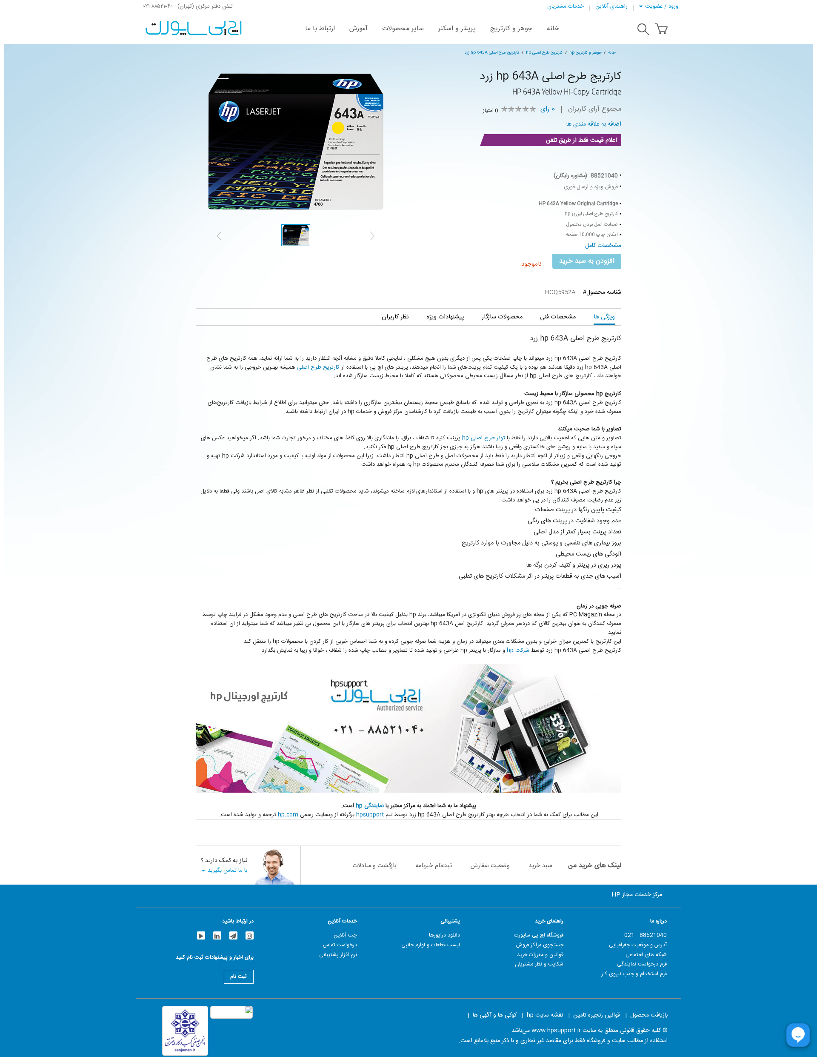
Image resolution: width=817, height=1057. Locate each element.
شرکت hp (518, 650)
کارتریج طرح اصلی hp (544, 52)
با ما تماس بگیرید (227, 870)
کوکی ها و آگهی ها (495, 1015)
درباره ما (658, 921)
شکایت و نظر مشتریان (539, 964)
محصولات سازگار (502, 317)
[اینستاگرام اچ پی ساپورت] (250, 935)
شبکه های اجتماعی (646, 955)
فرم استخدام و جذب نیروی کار (634, 974)
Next (372, 235)
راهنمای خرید (549, 921)
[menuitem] (553, 28)
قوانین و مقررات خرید (540, 955)
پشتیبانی (450, 921)
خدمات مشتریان (565, 6)
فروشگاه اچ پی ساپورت (538, 935)
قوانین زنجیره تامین (596, 1015)
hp (360, 806)
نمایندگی (374, 806)
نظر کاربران (395, 317)
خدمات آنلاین (342, 921)
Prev (219, 235)
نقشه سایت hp (545, 1015)
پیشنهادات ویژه (445, 317)
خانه (612, 52)
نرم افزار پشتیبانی (338, 955)
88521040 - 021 (645, 935)
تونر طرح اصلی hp (483, 438)
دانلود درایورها (444, 935)
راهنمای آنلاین (611, 6)
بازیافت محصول (649, 1015)
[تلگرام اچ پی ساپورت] (233, 935)
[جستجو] (643, 30)
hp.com (288, 814)
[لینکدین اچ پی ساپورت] (217, 935)
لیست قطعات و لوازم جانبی (430, 945)
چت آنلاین (345, 935)
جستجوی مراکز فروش (539, 945)
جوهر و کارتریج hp (585, 52)
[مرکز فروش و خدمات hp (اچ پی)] (192, 23)
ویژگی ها (604, 317)
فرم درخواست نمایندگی (642, 964)
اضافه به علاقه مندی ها (593, 124)
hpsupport (370, 814)
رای (547, 109)
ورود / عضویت (661, 6)
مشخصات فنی (558, 317)
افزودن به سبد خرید (586, 261)
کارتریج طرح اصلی (318, 367)
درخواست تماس (340, 945)
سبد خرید (540, 865)
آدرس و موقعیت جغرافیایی (638, 945)
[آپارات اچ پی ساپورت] (201, 935)
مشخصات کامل (603, 246)
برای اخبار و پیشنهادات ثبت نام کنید (215, 958)
